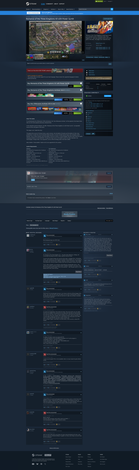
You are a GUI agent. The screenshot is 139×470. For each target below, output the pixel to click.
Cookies (89, 464)
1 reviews (31, 355)
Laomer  (33, 331)
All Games (28, 17)
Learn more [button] (107, 96)
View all (111, 193)
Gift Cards (68, 466)
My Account (102, 464)
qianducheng (33, 370)
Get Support (102, 461)
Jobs (79, 459)
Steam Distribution (69, 464)
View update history (90, 122)
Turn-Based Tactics (89, 57)
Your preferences (109, 208)
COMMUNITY (49, 4)
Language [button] (47, 220)
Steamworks (68, 461)
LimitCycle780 (33, 353)
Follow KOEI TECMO (37, 176)
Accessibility (90, 459)
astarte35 (32, 393)
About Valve (80, 456)
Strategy (90, 102)
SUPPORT (62, 4)
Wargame (96, 57)
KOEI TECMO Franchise (43, 17)
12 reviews (32, 430)
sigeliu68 (32, 288)
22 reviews (32, 236)
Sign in (28, 63)
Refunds (89, 466)
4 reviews (31, 373)
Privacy (89, 456)
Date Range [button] (55, 220)
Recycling (80, 464)
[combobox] (94, 9)
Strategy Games (34, 17)
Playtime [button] (62, 220)
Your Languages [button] (33, 225)
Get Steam (102, 456)
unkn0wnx (32, 306)
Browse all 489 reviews (54, 448)
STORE (43, 4)
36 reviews (32, 252)
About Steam (68, 456)
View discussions (89, 126)
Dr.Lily (31, 249)
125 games (32, 372)
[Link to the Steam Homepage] (31, 5)
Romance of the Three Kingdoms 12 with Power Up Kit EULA (98, 78)
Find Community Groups (91, 128)
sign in (105, 1)
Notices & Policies (91, 461)
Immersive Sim (101, 57)
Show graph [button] (108, 220)
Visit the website (89, 110)
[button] (28, 9)
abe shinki (32, 429)
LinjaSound (32, 234)
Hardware (80, 461)
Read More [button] (78, 271)
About (56, 4)
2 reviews (31, 289)
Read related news (90, 124)
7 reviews (31, 333)
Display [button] (69, 220)
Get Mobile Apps (103, 459)
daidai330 (32, 412)
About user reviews (101, 208)
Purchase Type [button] (38, 220)
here (49, 197)
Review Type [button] (29, 220)
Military (106, 57)
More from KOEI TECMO (38, 173)
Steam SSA (68, 459)
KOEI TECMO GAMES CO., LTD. (103, 47)
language (109, 1)
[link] (68, 99)
